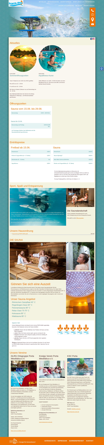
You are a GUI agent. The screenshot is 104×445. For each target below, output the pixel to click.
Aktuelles (42, 2)
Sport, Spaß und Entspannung (84, 2)
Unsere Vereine (89, 5)
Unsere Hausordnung (66, 5)
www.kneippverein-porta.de (45, 422)
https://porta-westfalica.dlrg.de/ (18, 430)
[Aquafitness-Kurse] (52, 58)
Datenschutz (50, 441)
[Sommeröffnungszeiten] (23, 58)
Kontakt (89, 441)
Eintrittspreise (65, 2)
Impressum (62, 441)
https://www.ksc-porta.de (73, 411)
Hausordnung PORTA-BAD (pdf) (20, 233)
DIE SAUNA (78, 5)
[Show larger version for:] (80, 366)
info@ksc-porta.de (75, 409)
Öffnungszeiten (53, 2)
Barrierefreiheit (76, 441)
